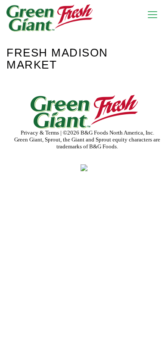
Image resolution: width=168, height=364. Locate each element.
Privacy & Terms (40, 132)
